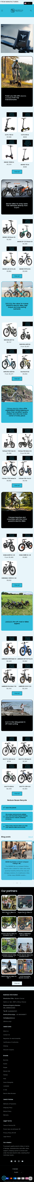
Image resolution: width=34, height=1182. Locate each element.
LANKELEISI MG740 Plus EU (25, 659)
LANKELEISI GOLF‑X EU (25, 686)
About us (5, 1031)
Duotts (5, 1063)
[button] (2, 10)
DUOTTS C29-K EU (25, 786)
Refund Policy (7, 1111)
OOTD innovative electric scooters (24, 977)
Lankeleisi (6, 1086)
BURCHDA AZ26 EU (9, 371)
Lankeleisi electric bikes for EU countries (9, 955)
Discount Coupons (8, 1049)
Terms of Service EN (9, 1125)
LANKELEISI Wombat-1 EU (9, 686)
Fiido (4, 1078)
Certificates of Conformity (10, 1042)
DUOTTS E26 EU (9, 786)
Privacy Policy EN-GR (9, 1132)
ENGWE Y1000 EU (9, 162)
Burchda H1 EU (25, 371)
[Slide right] (20, 883)
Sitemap (5, 1046)
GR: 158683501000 (9, 1007)
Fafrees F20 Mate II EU (25, 451)
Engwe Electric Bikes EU (25, 912)
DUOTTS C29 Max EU (25, 759)
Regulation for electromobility (12, 1038)
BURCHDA (9, 304)
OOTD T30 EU (9, 135)
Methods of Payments (9, 1103)
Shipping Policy (7, 1107)
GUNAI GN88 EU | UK (25, 555)
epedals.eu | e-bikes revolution (13, 1181)
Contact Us (6, 1034)
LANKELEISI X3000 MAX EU (9, 659)
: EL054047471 (12, 1011)
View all (17, 171)
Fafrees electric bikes (15, 408)
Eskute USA (6, 1071)
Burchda (5, 1060)
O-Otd (5, 1089)
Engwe (5, 1067)
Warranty (6, 1115)
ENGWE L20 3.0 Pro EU (9, 269)
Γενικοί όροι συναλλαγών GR (11, 1129)
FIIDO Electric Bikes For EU (9, 913)
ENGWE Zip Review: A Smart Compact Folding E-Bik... (17, 862)
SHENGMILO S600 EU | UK (9, 578)
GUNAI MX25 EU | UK (9, 555)
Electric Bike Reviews (9, 1093)
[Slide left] (13, 883)
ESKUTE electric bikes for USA (9, 977)
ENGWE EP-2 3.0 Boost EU (25, 241)
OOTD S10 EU (25, 135)
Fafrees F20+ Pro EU (25, 478)
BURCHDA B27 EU (9, 340)
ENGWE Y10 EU (25, 164)
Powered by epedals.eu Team (24, 1181)
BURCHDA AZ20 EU (25, 344)
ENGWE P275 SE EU (25, 269)
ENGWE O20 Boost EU (9, 237)
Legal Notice (7, 1136)
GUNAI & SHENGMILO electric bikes (25, 934)
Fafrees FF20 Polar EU (9, 451)
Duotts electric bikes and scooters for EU (25, 955)
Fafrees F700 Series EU (9, 478)
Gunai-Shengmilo (8, 1082)
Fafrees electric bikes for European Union (9, 934)
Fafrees (5, 1075)
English (16, 1172)
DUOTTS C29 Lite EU (9, 759)
